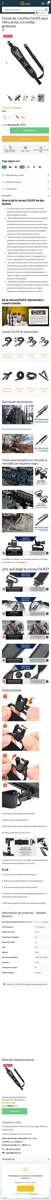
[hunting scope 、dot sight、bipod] (25, 327)
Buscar (46, 9)
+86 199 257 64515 (12, 1149)
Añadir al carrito (29, 130)
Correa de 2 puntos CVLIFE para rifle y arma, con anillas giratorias (14, 1098)
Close (25, 1159)
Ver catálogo (3, 3)
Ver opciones (14, 1111)
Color (4, 111)
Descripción (7, 195)
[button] (8, 128)
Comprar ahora (25, 138)
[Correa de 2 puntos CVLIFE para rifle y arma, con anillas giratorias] (14, 1078)
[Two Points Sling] (31, 341)
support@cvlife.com (13, 1152)
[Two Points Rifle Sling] (7, 341)
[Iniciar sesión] (43, 3)
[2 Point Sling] (19, 341)
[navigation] (6, 63)
